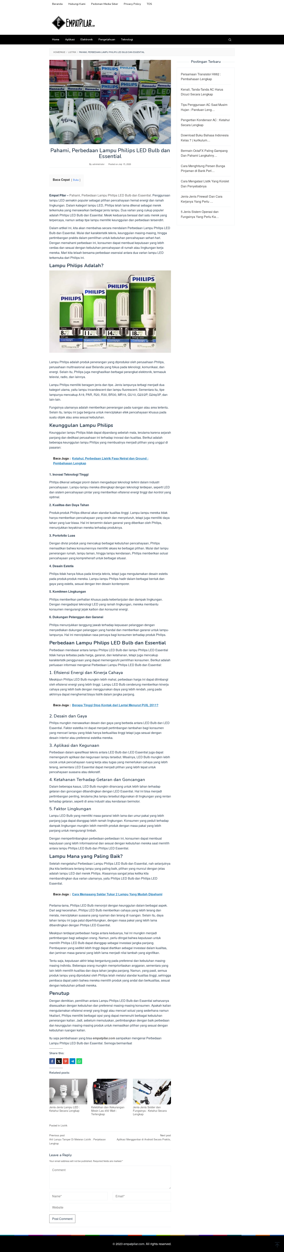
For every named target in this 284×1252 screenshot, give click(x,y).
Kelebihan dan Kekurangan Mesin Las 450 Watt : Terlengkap (107, 1110)
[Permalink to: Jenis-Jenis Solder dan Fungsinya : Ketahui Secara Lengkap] (152, 1091)
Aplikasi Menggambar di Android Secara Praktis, (144, 1137)
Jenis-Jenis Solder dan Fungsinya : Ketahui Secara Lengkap (150, 1110)
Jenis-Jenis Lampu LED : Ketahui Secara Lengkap (64, 1109)
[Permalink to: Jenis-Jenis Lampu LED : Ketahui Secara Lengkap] (68, 1091)
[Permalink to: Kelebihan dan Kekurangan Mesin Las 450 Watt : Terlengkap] (110, 1091)
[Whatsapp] (79, 1061)
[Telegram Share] (72, 1061)
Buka (76, 180)
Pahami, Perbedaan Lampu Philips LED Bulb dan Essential (110, 195)
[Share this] (52, 1061)
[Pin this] (66, 1061)
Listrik (64, 1125)
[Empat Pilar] (73, 22)
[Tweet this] (59, 1061)
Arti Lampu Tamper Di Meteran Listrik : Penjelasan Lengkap (77, 1139)
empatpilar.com (104, 1038)
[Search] (230, 39)
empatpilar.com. (134, 1244)
